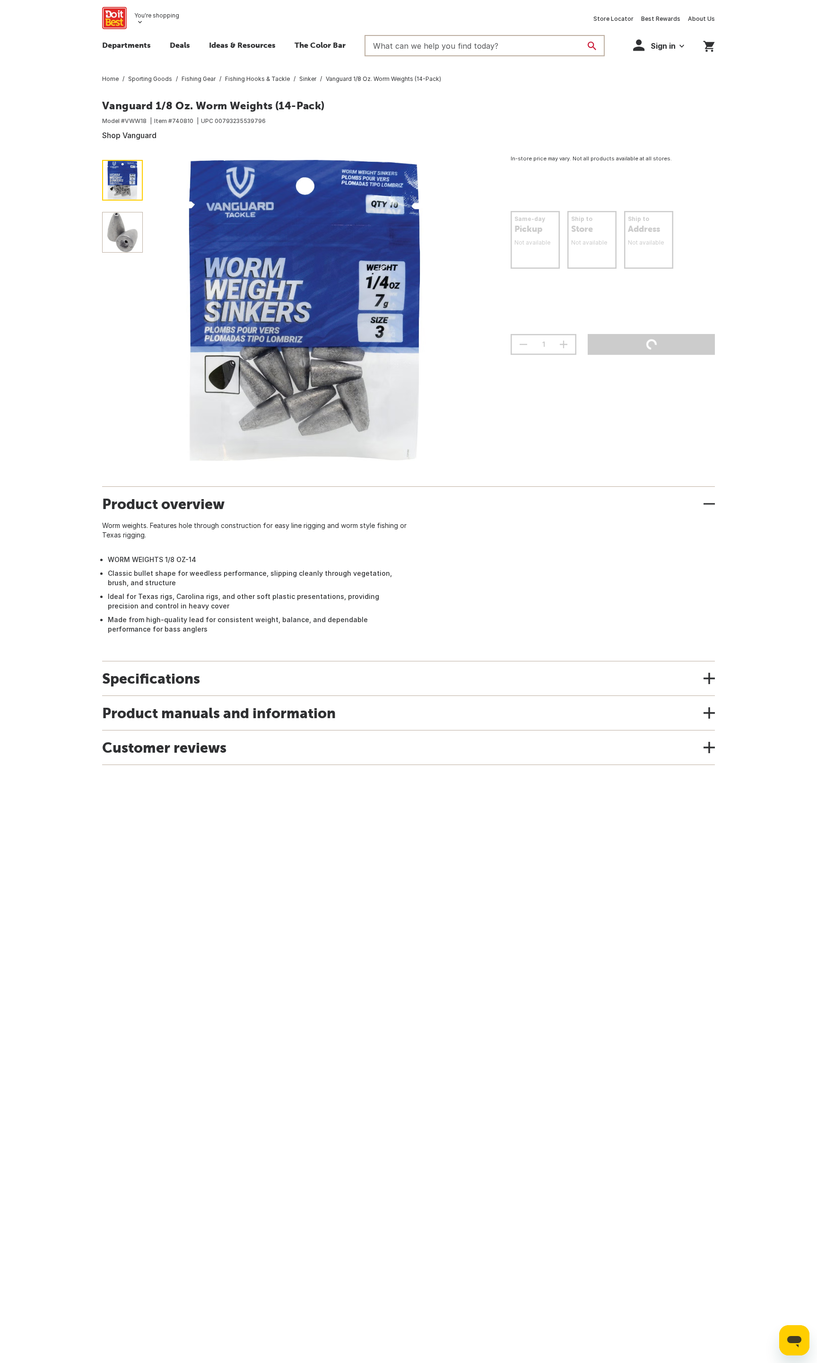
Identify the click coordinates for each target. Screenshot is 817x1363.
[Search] (592, 46)
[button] (658, 45)
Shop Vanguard (129, 135)
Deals (180, 45)
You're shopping (156, 15)
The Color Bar (320, 45)
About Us (701, 18)
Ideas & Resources (242, 45)
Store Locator (613, 18)
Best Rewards (660, 18)
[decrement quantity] (523, 344)
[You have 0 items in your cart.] (709, 44)
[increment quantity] (563, 344)
